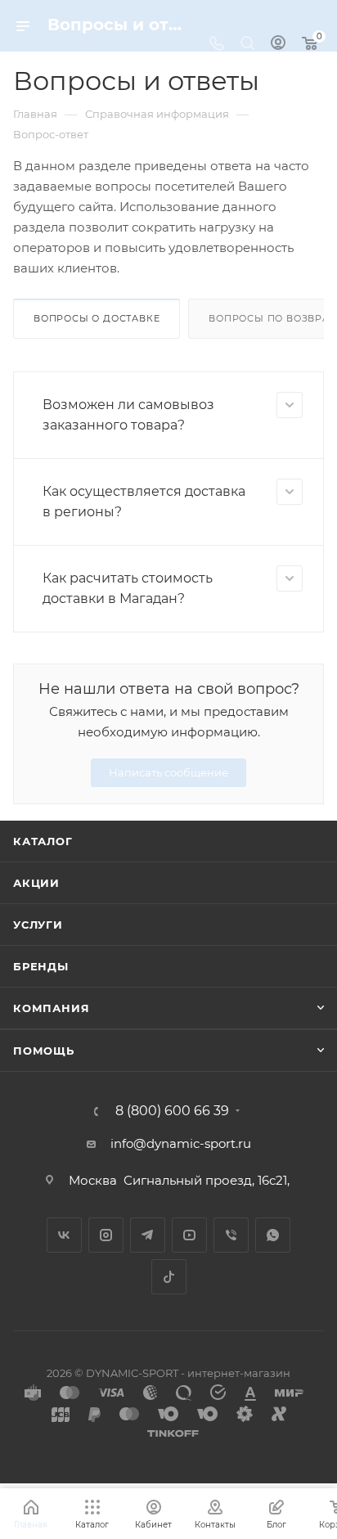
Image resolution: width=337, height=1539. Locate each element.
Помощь (43, 1050)
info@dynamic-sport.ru (180, 1143)
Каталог (43, 841)
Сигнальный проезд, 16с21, (208, 1180)
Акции (36, 882)
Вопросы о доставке (97, 318)
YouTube (189, 1235)
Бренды (41, 966)
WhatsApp (272, 1235)
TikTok (168, 1276)
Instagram (106, 1235)
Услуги (38, 924)
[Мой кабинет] (278, 44)
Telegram (147, 1235)
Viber (231, 1235)
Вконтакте (64, 1235)
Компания (51, 1008)
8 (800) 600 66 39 (172, 1111)
